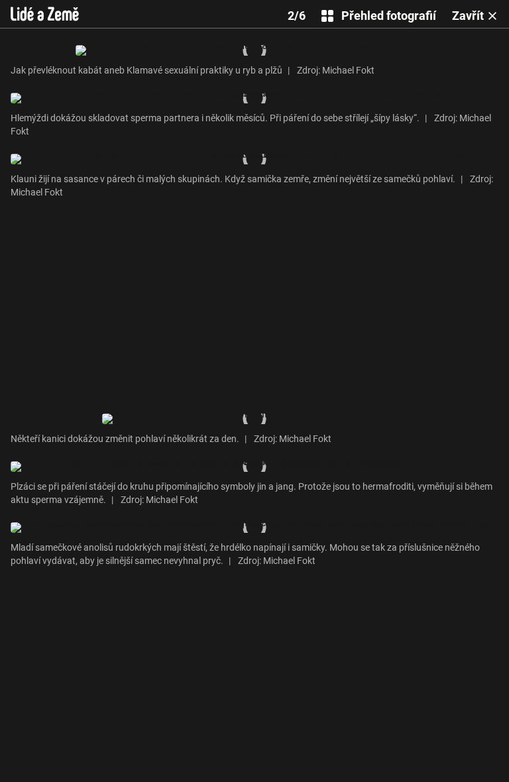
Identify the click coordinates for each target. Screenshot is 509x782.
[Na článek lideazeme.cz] (45, 14)
